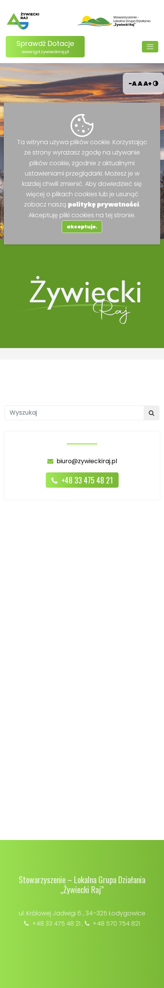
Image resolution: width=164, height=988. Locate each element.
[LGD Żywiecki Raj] (114, 20)
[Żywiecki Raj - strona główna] (23, 21)
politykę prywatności (103, 204)
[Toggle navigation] (150, 46)
